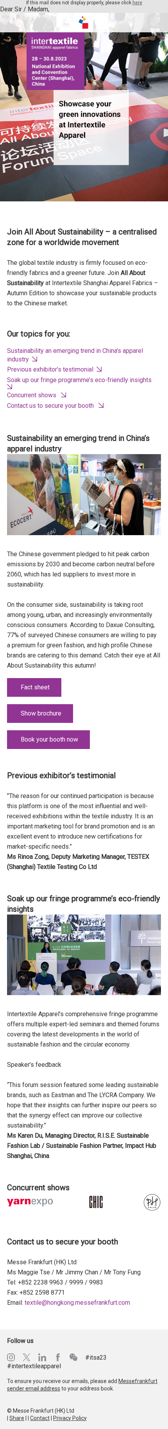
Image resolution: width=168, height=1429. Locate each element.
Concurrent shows (31, 395)
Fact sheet (35, 687)
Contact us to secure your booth (50, 405)
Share (16, 1418)
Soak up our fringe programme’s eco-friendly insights (79, 380)
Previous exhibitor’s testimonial (50, 369)
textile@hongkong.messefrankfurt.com (77, 1302)
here (137, 2)
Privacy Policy (70, 1418)
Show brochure (41, 713)
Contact (40, 1418)
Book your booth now (49, 739)
